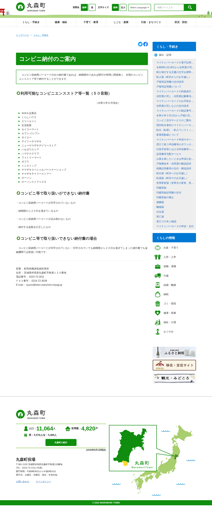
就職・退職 (170, 266)
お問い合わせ (23, 481)
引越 (166, 275)
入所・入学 (170, 257)
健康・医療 (170, 313)
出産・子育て (171, 247)
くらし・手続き (41, 35)
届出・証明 (165, 55)
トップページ (22, 35)
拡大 (123, 7)
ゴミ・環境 (170, 303)
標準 (84, 7)
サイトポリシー (43, 481)
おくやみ (169, 331)
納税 (166, 294)
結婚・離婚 (170, 285)
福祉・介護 (170, 322)
